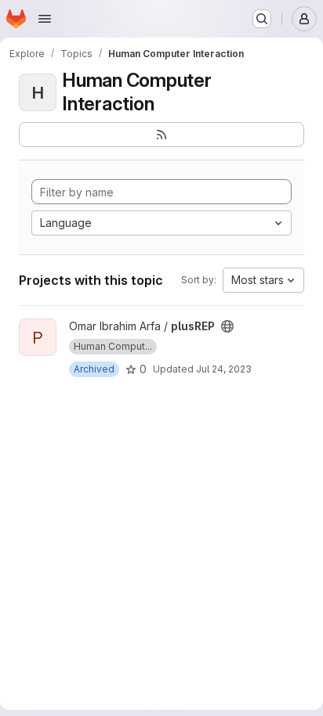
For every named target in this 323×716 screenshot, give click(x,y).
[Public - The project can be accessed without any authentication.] (227, 326)
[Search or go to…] (261, 18)
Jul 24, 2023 (224, 369)
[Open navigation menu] (44, 18)
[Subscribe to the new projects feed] (161, 134)
